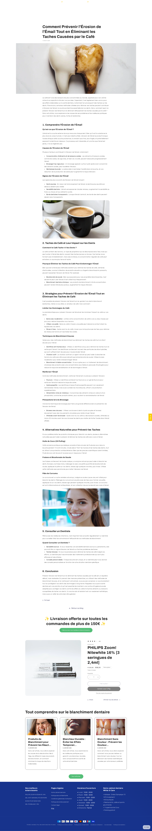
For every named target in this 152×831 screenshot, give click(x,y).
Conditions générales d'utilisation (61, 799)
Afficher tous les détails (110, 699)
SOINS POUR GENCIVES (33, 801)
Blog (52, 808)
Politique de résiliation (119, 824)
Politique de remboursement (60, 802)
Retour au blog (77, 608)
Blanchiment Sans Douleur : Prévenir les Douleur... (109, 742)
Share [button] (91, 699)
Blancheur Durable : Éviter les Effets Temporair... (74, 742)
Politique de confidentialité (59, 795)
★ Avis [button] (150, 417)
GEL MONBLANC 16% (32, 804)
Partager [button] (47, 600)
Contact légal (55, 805)
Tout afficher (76, 776)
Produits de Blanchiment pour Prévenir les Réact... (39, 742)
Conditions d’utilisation (97, 824)
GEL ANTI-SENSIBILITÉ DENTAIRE (36, 798)
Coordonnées (108, 824)
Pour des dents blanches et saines (46, 824)
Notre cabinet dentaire (58, 792)
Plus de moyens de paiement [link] (104, 693)
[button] (27, 8)
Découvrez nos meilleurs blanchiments (76, 630)
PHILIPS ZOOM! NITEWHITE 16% (35, 794)
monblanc (34, 824)
